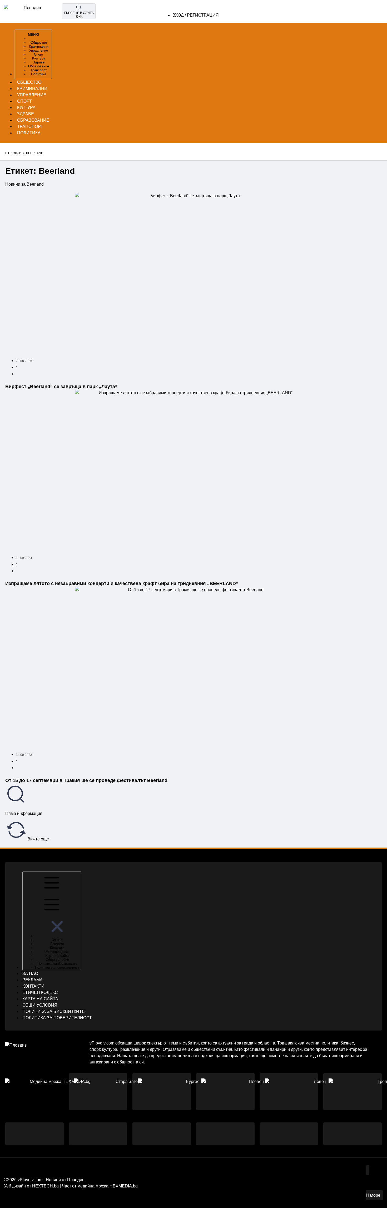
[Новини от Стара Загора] (127, 1091)
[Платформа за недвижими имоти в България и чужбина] (352, 1134)
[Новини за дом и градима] (289, 1134)
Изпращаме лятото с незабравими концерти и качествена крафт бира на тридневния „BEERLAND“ (121, 583)
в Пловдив (14, 153)
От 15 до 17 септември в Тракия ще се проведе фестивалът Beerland (86, 780)
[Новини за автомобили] (98, 1134)
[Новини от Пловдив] (58, 1091)
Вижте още (37, 839)
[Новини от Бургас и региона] (190, 1091)
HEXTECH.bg (45, 1186)
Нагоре (373, 1195)
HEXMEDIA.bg (124, 1186)
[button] (57, 936)
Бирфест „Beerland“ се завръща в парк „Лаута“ (61, 386)
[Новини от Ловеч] (317, 1091)
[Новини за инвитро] (162, 1134)
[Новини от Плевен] (254, 1091)
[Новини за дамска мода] (34, 1134)
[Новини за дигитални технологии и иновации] (225, 1134)
